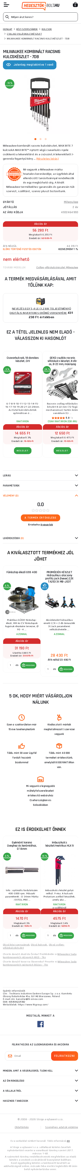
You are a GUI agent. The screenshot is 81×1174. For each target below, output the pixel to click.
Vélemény (10, 495)
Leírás (7, 475)
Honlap (7, 29)
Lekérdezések (13, 538)
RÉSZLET (23, 451)
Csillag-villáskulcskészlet (24, 34)
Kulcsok (47, 29)
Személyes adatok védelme (61, 1127)
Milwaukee (71, 202)
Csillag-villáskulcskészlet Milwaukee (57, 267)
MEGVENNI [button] (30, 665)
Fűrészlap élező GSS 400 (21, 572)
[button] (28, 665)
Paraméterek (11, 485)
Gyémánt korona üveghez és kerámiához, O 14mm (22, 845)
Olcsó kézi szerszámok (16, 944)
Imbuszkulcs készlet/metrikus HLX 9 (59, 844)
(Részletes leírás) (47, 158)
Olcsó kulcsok (39, 944)
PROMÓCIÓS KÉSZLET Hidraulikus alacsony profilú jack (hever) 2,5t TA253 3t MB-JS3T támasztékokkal (59, 577)
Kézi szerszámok (27, 29)
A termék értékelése (40, 518)
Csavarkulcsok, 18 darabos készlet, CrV (23, 359)
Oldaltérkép (22, 1127)
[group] (21, 621)
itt (68, 1141)
